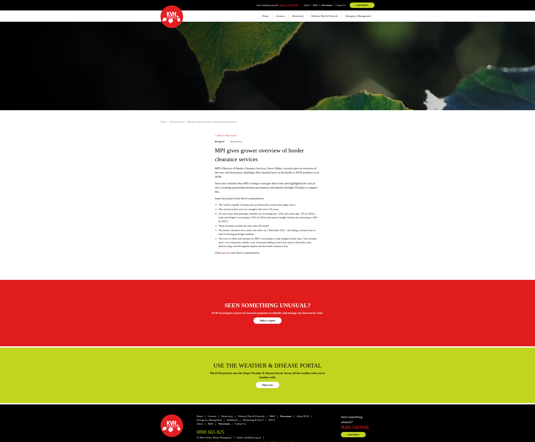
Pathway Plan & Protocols (251, 416)
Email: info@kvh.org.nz (249, 437)
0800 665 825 (210, 432)
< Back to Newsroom (225, 135)
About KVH (302, 416)
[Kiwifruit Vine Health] (177, 425)
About (306, 5)
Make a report (267, 320)
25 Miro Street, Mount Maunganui (214, 437)
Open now (267, 384)
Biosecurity (227, 416)
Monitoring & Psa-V (253, 420)
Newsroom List (176, 122)
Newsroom (327, 5)
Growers (212, 416)
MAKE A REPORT (289, 5)
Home (265, 16)
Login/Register (362, 5)
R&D (315, 5)
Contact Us (340, 5)
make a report (355, 427)
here (224, 252)
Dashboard (232, 420)
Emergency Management (358, 16)
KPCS (272, 420)
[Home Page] (171, 16)
